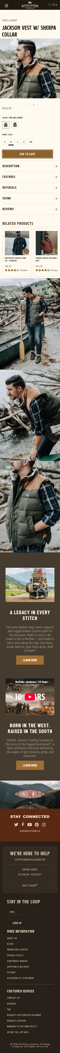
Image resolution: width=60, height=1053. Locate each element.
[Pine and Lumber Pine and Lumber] (5, 125)
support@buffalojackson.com (30, 859)
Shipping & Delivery (18, 966)
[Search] (49, 4)
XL (24, 142)
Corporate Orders (17, 960)
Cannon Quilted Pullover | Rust (47, 259)
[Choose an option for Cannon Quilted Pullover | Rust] (57, 251)
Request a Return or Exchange (24, 1014)
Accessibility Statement (20, 977)
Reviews (8, 209)
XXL (31, 142)
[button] (5, 5)
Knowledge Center (17, 949)
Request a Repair (16, 1020)
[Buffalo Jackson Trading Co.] (30, 5)
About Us (12, 938)
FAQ (9, 1009)
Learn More (30, 660)
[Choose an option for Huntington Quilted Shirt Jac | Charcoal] (26, 251)
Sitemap (11, 972)
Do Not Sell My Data (18, 1032)
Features (8, 177)
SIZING (6, 198)
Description (10, 166)
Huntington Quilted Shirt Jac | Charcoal (15, 259)
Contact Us (13, 997)
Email (12, 911)
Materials (9, 187)
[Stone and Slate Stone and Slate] (15, 125)
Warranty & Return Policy (22, 1026)
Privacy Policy (15, 955)
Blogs (10, 943)
